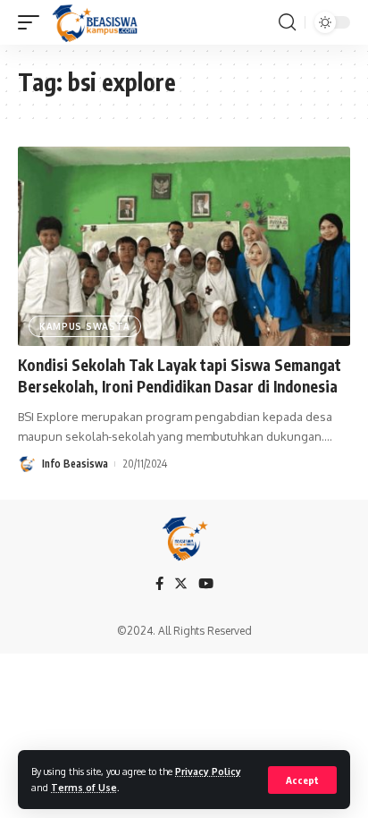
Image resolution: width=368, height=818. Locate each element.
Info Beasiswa (75, 463)
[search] (287, 22)
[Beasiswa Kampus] (96, 22)
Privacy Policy (208, 771)
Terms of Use (84, 787)
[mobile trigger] (33, 22)
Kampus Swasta (84, 326)
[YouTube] (206, 583)
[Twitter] (181, 583)
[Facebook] (159, 583)
